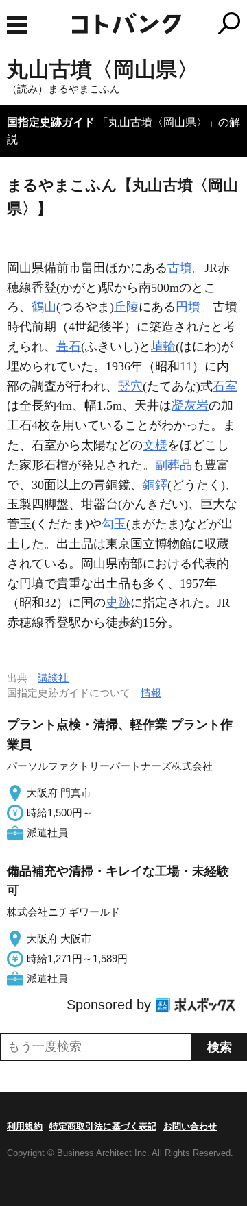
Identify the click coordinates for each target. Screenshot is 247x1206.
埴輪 (163, 346)
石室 (225, 386)
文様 (155, 445)
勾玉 (114, 524)
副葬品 (173, 465)
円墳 (188, 307)
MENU (17, 25)
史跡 (118, 603)
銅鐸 (155, 485)
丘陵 (126, 307)
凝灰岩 (190, 405)
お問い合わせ (190, 1126)
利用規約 (25, 1126)
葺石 (68, 346)
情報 (151, 693)
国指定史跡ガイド (51, 122)
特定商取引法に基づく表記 (102, 1126)
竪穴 (130, 386)
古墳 (179, 268)
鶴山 (44, 307)
